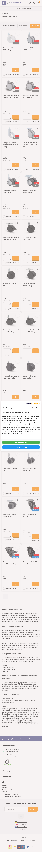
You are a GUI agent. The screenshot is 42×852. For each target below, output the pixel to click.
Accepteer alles (21, 442)
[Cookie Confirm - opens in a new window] (32, 403)
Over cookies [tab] (21, 408)
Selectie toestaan (21, 447)
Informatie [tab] (34, 408)
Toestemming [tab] (7, 408)
